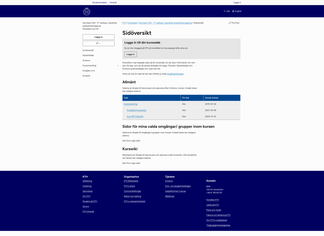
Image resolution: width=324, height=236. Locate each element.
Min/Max (235, 23)
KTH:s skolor (129, 186)
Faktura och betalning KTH (218, 215)
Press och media (213, 210)
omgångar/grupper (175, 74)
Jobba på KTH (212, 205)
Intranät (113, 2)
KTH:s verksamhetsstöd (134, 201)
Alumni (86, 206)
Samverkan (88, 191)
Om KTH (86, 196)
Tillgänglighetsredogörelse (218, 225)
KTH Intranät (88, 211)
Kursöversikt (88, 50)
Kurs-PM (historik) (135, 116)
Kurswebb (132, 23)
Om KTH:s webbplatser (216, 220)
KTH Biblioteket (131, 181)
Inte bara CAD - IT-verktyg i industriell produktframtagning (165, 23)
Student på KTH (90, 201)
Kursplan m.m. (89, 70)
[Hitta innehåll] (98, 43)
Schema (86, 60)
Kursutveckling (130, 104)
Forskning (87, 186)
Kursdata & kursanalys (136, 110)
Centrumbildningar (132, 191)
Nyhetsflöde (88, 55)
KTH (124, 23)
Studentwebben (99, 2)
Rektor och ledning (132, 196)
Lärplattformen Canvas (175, 191)
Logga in (237, 2)
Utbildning (87, 181)
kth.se (86, 2)
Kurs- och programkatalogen (178, 186)
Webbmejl (169, 196)
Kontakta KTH (212, 200)
